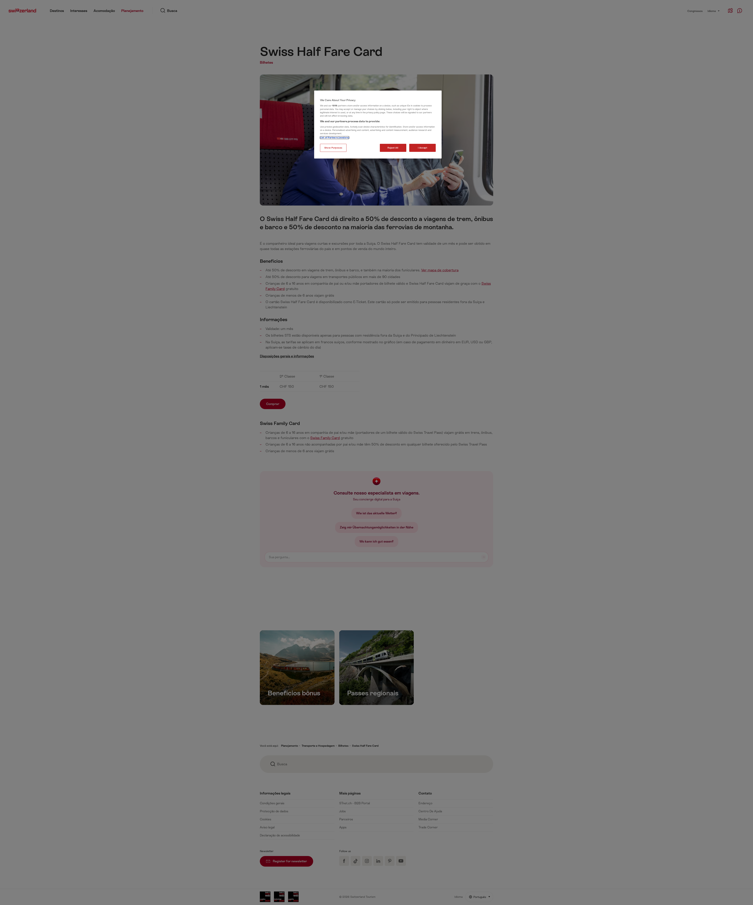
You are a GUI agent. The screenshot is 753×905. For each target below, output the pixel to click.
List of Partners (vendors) (334, 137)
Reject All (392, 148)
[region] (378, 125)
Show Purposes (333, 148)
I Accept (422, 148)
